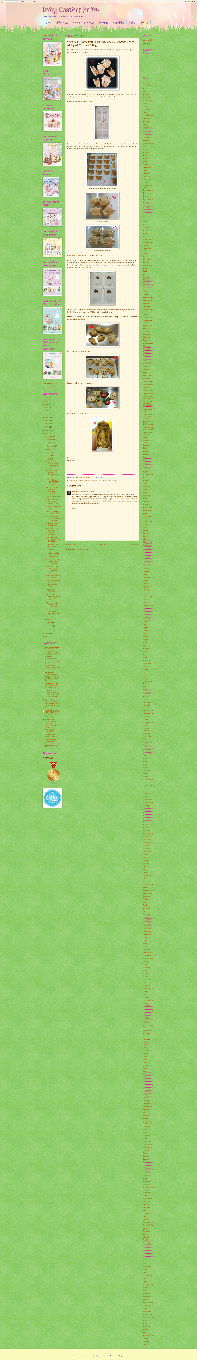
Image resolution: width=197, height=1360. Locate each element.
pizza (145, 964)
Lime (144, 700)
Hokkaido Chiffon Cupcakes (146, 588)
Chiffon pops (147, 307)
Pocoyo (145, 976)
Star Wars (146, 1135)
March (49, 623)
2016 (47, 430)
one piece (146, 881)
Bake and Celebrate (146, 137)
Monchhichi (147, 813)
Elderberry (146, 495)
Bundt (145, 230)
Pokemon (146, 979)
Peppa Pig (146, 923)
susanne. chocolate (146, 1191)
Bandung (146, 152)
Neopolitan (146, 848)
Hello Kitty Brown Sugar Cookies (52, 524)
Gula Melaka (147, 563)
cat (144, 274)
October (50, 443)
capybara (146, 253)
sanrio (145, 1080)
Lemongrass (147, 692)
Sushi (145, 1195)
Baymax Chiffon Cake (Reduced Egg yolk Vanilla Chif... (52, 464)
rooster (145, 1065)
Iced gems (146, 616)
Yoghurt (145, 1338)
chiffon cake (147, 304)
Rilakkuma (122, 50)
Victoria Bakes (50, 700)
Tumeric (146, 1270)
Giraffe (145, 551)
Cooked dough (148, 382)
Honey (145, 593)
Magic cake (147, 736)
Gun (144, 566)
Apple (145, 112)
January (50, 629)
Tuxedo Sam (147, 1275)
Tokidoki (146, 1240)
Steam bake (147, 1141)
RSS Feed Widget (156, 72)
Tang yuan (146, 1204)
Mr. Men (146, 828)
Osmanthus (147, 896)
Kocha (145, 651)
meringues (146, 770)
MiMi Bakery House (52, 691)
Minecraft (146, 793)
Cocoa (81, 480)
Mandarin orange (148, 742)
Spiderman (146, 1116)
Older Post (134, 544)
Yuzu (145, 1344)
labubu (145, 666)
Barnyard (146, 158)
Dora (144, 466)
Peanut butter (147, 920)
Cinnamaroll (147, 352)
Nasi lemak (147, 839)
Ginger (145, 539)
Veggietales (147, 1296)
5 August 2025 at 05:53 (87, 492)
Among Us (146, 94)
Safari (145, 1071)
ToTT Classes (147, 1255)
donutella (146, 463)
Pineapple (146, 949)
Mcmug (145, 764)
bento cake (147, 176)
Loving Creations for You (71, 9)
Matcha (145, 759)
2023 (47, 408)
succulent (146, 1164)
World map (146, 1326)
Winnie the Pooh (148, 1317)
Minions (145, 796)
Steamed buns (148, 1144)
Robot (145, 1056)
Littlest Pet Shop (148, 713)
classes (145, 358)
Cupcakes (146, 445)
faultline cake (147, 501)
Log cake (146, 716)
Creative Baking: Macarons (148, 433)
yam (144, 1332)
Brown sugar (147, 217)
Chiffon (145, 295)
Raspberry (146, 1033)
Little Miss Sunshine (146, 706)
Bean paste (147, 167)
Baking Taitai (49, 672)
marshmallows (148, 748)
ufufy (144, 1278)
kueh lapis (146, 660)
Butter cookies (148, 242)
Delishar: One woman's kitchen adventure (51, 736)
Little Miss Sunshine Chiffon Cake (53, 576)
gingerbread (147, 545)
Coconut (146, 370)
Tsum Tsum (147, 1267)
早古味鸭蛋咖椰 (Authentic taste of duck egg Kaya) (52, 667)
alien (144, 91)
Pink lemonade (148, 958)
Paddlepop (146, 899)
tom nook (146, 1246)
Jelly (144, 625)
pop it (145, 991)
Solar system (147, 1107)
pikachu (145, 944)
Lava (144, 672)
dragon (145, 472)
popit (144, 994)
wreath (145, 1329)
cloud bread (147, 364)
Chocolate (146, 334)
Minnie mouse (148, 799)
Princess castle (148, 1011)
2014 (47, 633)
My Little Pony (148, 833)
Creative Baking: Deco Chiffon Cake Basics (148, 403)
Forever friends (148, 521)
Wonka (145, 1320)
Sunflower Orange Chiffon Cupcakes (53, 512)
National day (147, 842)
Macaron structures (146, 729)
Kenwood (146, 637)
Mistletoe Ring (148, 802)
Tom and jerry (147, 1243)
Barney (145, 155)
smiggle (145, 1095)
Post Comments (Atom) (82, 549)
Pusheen (146, 1020)
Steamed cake (148, 1147)
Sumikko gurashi (148, 1170)
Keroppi (145, 639)
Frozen (145, 524)
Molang (145, 810)
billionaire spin (122, 497)
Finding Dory (147, 510)
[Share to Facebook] (102, 477)
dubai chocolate (148, 475)
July (48, 452)
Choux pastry (147, 337)
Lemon (145, 689)
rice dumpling (147, 1050)
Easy (145, 492)
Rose (145, 1068)
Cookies (146, 387)
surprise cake (147, 1182)
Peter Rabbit (147, 929)
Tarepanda (146, 1207)
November (50, 439)
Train (144, 1258)
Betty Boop (147, 179)
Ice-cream (146, 613)
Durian (145, 484)
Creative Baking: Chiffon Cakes (148, 397)
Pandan (145, 905)
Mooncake (146, 825)
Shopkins (146, 1089)
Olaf (144, 869)
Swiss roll (146, 1201)
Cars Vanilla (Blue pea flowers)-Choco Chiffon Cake (53, 539)
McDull (145, 762)
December (50, 436)
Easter (145, 489)
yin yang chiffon (148, 1335)
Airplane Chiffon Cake (53, 496)
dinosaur (146, 454)
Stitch (145, 1153)
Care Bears (147, 259)
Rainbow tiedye (148, 1030)
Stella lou (146, 1150)
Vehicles (146, 1299)
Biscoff (145, 182)
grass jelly (146, 557)
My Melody (147, 836)
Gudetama (146, 560)
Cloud (145, 361)
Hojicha (145, 584)
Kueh (145, 657)
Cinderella (146, 349)
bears (145, 170)
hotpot (145, 599)
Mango (145, 745)
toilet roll (146, 1237)
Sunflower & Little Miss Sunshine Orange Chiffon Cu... (52, 569)
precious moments (146, 1004)
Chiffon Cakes (62, 22)
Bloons (145, 196)
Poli (144, 982)
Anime (145, 106)
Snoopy (145, 1098)
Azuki (145, 124)
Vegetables (147, 1293)
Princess (146, 1008)
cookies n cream (148, 390)
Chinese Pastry (148, 325)
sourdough (146, 1110)
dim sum (146, 451)
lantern (145, 669)
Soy (144, 1113)
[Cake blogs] (54, 784)
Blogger (121, 1356)
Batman (145, 161)
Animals (75, 480)
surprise (146, 1179)
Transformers (147, 1261)
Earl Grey (87, 480)
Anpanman (146, 109)
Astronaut (146, 118)
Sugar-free (146, 1167)
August (49, 449)
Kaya (145, 634)
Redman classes (146, 1043)
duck (144, 478)
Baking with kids (148, 143)
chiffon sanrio (147, 301)
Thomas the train (148, 1222)
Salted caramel (112, 480)
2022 (47, 411)
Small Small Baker (51, 683)
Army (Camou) (148, 115)
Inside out (146, 619)
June (48, 456)
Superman (146, 1176)
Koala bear (146, 648)
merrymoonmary (103, 1356)
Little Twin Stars (148, 710)
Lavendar (146, 675)
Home (48, 22)
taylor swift (146, 1213)
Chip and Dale (148, 328)
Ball (144, 146)
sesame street (148, 1086)
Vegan (145, 1290)
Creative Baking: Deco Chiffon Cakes (148, 409)
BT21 (145, 224)
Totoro (145, 1252)
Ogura (145, 866)
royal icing (75, 255)
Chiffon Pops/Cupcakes (83, 22)
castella (145, 268)
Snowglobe (147, 1101)
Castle (145, 271)
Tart (144, 1210)
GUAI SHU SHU (50, 720)
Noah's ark (146, 854)
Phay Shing (102, 480)
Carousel (146, 262)
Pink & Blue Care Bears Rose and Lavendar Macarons (52, 531)
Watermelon (147, 1311)
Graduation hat (148, 554)
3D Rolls (146, 82)
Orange (145, 887)
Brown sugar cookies (147, 221)
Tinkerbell (146, 1231)
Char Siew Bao (148, 280)
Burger (145, 233)
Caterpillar (146, 277)
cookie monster (148, 384)
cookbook (146, 379)
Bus (144, 236)
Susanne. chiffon (148, 1187)
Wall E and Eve (148, 1305)
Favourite (146, 504)
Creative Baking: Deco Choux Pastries (148, 416)
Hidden (145, 581)
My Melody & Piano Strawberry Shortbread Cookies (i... (53, 490)
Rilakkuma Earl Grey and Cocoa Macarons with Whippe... (53, 583)
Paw (144, 911)
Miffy (144, 782)
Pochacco (146, 973)
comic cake (147, 376)
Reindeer (146, 1047)
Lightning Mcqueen (146, 696)
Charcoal (146, 283)
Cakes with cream (147, 249)
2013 (47, 636)
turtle (144, 1272)
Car (144, 256)
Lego (144, 686)
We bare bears (148, 1314)
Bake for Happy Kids (52, 647)
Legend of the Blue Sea (147, 682)
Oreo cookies (147, 893)
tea (144, 1216)
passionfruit (147, 908)
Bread (145, 211)
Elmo (145, 498)
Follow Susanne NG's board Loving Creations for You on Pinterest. (51, 386)
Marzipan (146, 751)
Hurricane (146, 602)
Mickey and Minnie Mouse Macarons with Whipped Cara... (53, 597)
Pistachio (146, 961)
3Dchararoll (147, 85)
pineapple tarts (148, 952)
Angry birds (147, 97)
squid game (147, 1129)
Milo (144, 790)
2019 (47, 420)
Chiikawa (146, 314)
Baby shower (147, 133)
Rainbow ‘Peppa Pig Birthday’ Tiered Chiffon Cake (53, 561)
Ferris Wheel (147, 507)
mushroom (146, 830)
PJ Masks (146, 967)
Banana (145, 149)
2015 (47, 433)
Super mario (147, 1173)
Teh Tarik (146, 1219)
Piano (145, 938)
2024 (47, 404)
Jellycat (145, 628)
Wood (145, 1323)
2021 (47, 414)
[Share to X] (100, 477)
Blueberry (146, 202)
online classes (148, 884)
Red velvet (146, 1039)
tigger (145, 1228)
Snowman (146, 1104)
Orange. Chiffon (148, 890)
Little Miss (146, 703)
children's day (147, 317)
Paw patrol (146, 914)
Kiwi (144, 645)
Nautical (146, 845)
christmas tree (148, 343)
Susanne (146, 1185)
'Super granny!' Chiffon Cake (51, 590)
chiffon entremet (148, 298)
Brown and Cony (148, 214)
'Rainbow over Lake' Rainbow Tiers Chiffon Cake (53, 604)
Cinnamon (146, 355)
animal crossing (148, 100)
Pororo (145, 997)
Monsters (146, 819)
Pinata (145, 946)
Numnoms (146, 857)
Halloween (146, 569)
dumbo (145, 481)
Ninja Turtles (147, 851)
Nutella (145, 860)
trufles (145, 1264)
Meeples (146, 767)
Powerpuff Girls (148, 1000)
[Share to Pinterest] (104, 477)
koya (144, 654)
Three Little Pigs (148, 1225)
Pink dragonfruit (148, 955)
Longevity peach (148, 722)
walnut (145, 1308)
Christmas (146, 340)
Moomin (146, 822)
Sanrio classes (148, 1083)
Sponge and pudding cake (147, 1122)
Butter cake (147, 239)
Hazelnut (146, 572)
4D (144, 88)
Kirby (145, 642)
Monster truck (147, 816)
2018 (47, 424)
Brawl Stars (147, 208)
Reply (74, 508)
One (144, 878)
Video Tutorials (148, 1302)
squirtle (145, 1132)
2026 (47, 398)
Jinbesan (146, 631)
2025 (47, 401)
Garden (145, 533)
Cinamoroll (146, 346)
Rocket (145, 1059)
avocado (146, 121)
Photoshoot (147, 935)
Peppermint (147, 926)
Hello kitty (146, 578)
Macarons (103, 22)
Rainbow (146, 1023)
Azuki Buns (147, 127)
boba (144, 205)
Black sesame (148, 190)
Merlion (145, 773)
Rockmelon (147, 1062)
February (50, 626)
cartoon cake (147, 265)
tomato (145, 1249)
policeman (146, 985)
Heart (145, 575)
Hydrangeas (147, 610)
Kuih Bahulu (147, 663)
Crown (145, 437)
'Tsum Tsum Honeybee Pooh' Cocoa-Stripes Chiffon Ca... (52, 481)
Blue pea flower (148, 199)
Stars (145, 1138)
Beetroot (146, 173)
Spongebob (147, 1126)
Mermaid (146, 776)
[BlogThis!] (98, 477)
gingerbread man (148, 548)
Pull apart (146, 1014)
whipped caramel (85, 351)
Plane (145, 970)
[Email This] (96, 477)
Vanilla (145, 1287)
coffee (145, 373)
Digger (145, 448)
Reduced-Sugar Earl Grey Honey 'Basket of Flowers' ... (53, 612)
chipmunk (146, 331)
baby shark (147, 130)
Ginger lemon (147, 542)
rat (144, 1036)
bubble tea (146, 227)
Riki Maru (75, 492)
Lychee (145, 725)
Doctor (145, 457)
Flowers (145, 513)
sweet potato (147, 1198)
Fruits (145, 527)
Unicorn (145, 1281)
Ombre (145, 872)
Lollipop (145, 719)
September (51, 446)
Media (132, 22)
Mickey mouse (148, 779)
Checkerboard (148, 286)
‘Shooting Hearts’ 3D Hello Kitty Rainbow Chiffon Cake (53, 518)
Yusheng (146, 1341)
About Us (144, 22)
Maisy (145, 739)
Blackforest (147, 193)
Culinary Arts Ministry (147, 441)
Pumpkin (146, 1017)
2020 (47, 417)
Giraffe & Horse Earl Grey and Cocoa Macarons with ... (53, 554)
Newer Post (70, 544)
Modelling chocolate (146, 806)
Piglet (145, 941)
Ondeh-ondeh (147, 875)
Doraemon (146, 469)
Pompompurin (148, 988)
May (48, 459)
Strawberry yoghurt (147, 1160)
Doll (144, 460)
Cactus (145, 245)
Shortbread (147, 1092)
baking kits (146, 141)
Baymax (146, 164)
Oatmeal (146, 863)
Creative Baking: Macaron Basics (148, 428)
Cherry (145, 292)
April (48, 619)
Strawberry (147, 1156)
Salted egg (146, 1077)
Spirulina (146, 1118)
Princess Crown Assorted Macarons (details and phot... (53, 473)
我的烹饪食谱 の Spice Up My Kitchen (52, 711)
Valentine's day (148, 1284)
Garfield (145, 536)
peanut (145, 917)
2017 (47, 427)
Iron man (146, 622)
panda (145, 902)
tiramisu (145, 1234)
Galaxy (145, 530)
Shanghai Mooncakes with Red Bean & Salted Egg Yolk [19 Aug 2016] (52, 694)
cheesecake (147, 289)
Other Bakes (118, 22)
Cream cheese (148, 393)
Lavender (146, 678)
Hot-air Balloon (148, 596)
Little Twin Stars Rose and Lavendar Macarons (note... (53, 501)
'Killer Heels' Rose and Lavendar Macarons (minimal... (52, 547)
